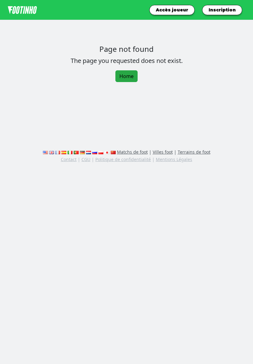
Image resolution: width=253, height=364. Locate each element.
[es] (63, 152)
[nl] (88, 152)
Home (126, 76)
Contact (69, 159)
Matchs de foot (132, 152)
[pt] (76, 152)
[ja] (107, 152)
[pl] (100, 152)
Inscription (222, 10)
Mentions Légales (174, 159)
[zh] (113, 152)
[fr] (57, 152)
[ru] (94, 152)
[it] (70, 152)
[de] (82, 152)
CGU (85, 159)
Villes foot (163, 152)
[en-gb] (51, 152)
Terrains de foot (194, 152)
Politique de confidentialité (123, 159)
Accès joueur (172, 10)
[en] (45, 152)
